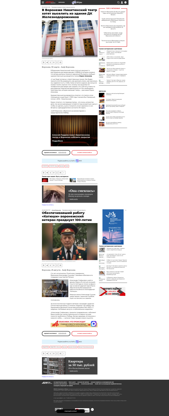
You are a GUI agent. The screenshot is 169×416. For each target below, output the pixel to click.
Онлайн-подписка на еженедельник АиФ (102, 382)
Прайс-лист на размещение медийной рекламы (108, 384)
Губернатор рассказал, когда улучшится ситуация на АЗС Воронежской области (113, 34)
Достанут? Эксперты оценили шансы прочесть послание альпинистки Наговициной (117, 267)
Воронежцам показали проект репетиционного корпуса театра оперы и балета (86, 180)
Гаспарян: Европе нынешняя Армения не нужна (114, 100)
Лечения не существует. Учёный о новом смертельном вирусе (116, 249)
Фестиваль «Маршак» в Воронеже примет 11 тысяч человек (58, 179)
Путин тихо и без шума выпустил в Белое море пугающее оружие (115, 117)
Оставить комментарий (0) (84, 152)
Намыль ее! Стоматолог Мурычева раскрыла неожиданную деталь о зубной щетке (116, 64)
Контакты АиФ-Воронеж (60, 384)
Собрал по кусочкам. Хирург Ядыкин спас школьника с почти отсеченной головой (117, 261)
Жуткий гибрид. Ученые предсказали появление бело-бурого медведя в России (117, 76)
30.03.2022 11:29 (46, 7)
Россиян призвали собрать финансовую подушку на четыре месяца (115, 112)
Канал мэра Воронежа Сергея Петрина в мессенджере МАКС (59, 261)
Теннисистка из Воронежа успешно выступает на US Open (113, 41)
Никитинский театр (47, 58)
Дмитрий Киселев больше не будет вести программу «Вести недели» (115, 106)
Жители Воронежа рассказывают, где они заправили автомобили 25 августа (113, 27)
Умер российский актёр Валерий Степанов (115, 94)
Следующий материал (70, 411)
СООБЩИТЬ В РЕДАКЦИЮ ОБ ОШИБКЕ (63, 385)
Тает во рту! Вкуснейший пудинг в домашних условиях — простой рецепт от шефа (116, 70)
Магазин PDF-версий (83, 382)
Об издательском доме (60, 382)
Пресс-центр (72, 382)
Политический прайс (87, 384)
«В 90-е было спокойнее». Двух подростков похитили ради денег (116, 57)
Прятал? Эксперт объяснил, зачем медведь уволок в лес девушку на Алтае (116, 81)
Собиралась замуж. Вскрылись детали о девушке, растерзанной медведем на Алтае (116, 279)
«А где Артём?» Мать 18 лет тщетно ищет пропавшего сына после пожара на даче (116, 256)
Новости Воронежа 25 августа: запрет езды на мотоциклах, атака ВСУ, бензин (113, 13)
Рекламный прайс (74, 384)
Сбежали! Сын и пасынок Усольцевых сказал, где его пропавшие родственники (117, 52)
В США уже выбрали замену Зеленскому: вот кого (113, 123)
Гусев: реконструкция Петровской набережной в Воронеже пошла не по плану (113, 20)
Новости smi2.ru (48, 205)
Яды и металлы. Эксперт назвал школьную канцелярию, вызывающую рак (115, 273)
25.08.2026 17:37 (46, 210)
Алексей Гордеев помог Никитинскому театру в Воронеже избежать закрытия (71, 136)
